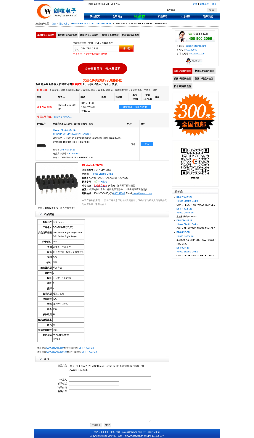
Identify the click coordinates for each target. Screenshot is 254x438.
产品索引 (163, 16)
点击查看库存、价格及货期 (102, 68)
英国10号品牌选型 (204, 78)
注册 (214, 4)
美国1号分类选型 (45, 35)
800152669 (119, 193)
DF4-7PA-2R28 (103, 23)
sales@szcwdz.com (142, 193)
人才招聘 (185, 16)
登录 (195, 4)
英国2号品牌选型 (182, 78)
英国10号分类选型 (89, 35)
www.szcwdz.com (55, 348)
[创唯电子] (57, 18)
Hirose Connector (185, 212)
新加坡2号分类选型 (67, 35)
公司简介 (117, 16)
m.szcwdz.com (197, 53)
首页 (54, 23)
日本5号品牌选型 (182, 86)
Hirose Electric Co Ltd (83, 23)
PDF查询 (102, 181)
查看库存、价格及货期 (135, 107)
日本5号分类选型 (130, 35)
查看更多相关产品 (63, 117)
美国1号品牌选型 (182, 70)
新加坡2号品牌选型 (204, 70)
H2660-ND (74, 153)
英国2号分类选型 (110, 35)
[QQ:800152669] (195, 65)
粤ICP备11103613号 (154, 436)
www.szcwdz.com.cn (56, 352)
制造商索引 (140, 16)
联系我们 (208, 16)
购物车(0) (204, 4)
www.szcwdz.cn (135, 436)
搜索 (146, 143)
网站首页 (95, 16)
